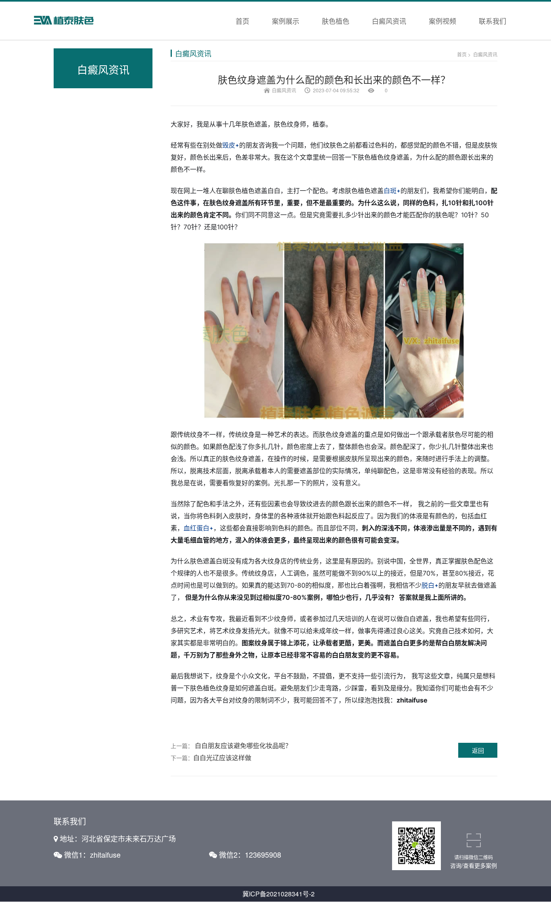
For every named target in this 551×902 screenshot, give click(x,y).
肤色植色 (335, 21)
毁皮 (228, 145)
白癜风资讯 (389, 21)
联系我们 (492, 21)
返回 (478, 750)
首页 (242, 21)
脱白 (428, 585)
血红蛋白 (196, 528)
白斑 (390, 191)
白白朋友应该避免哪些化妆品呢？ (243, 745)
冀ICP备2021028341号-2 (278, 893)
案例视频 (442, 21)
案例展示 (285, 21)
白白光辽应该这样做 (222, 757)
